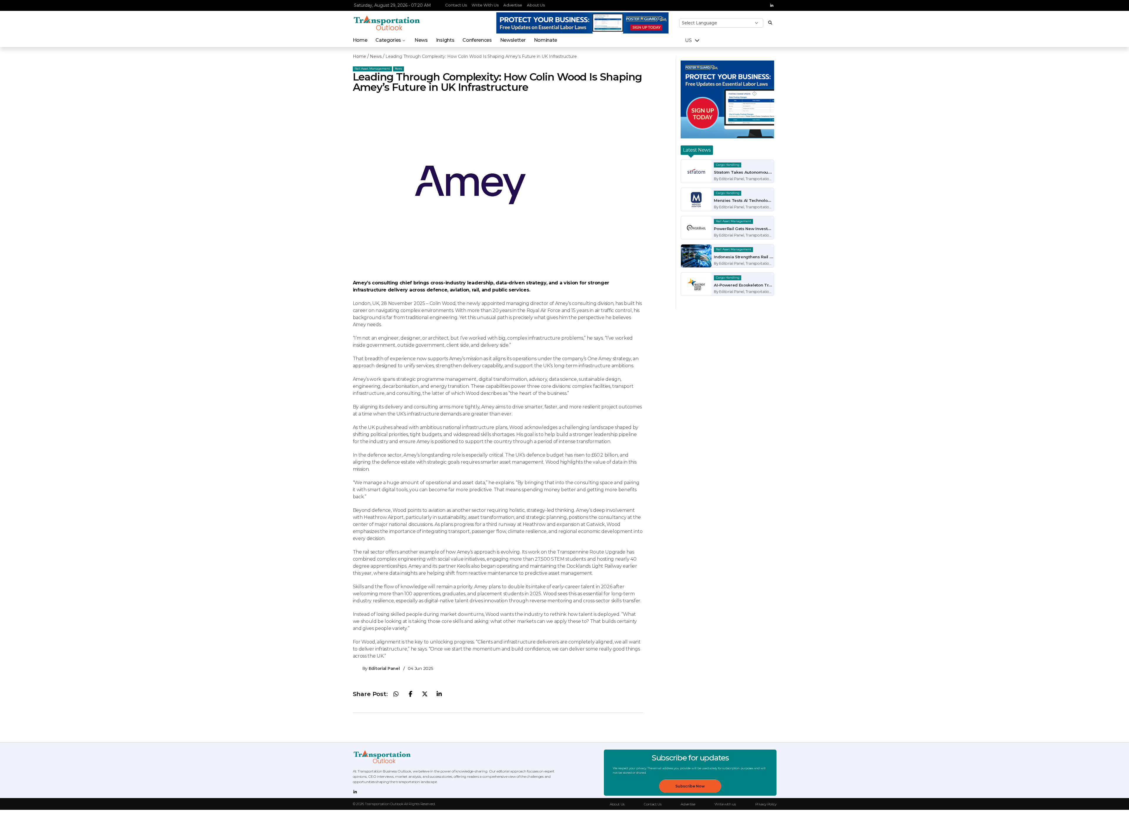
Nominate (545, 40)
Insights (445, 40)
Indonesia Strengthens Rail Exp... (746, 256)
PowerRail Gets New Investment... (747, 228)
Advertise (512, 5)
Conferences (477, 40)
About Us (536, 5)
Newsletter (513, 40)
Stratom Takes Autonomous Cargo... (750, 172)
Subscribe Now (690, 786)
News (421, 40)
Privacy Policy (765, 804)
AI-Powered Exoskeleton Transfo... (748, 285)
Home (360, 40)
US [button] (689, 40)
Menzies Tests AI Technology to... (747, 200)
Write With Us (485, 5)
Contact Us (456, 5)
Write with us (725, 804)
